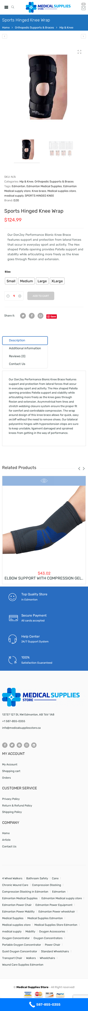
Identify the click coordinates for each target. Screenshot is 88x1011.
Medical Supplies (12, 918)
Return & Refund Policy (17, 805)
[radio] (11, 281)
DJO (16, 200)
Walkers (31, 958)
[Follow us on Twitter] (12, 745)
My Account (9, 764)
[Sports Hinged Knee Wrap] (44, 88)
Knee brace (39, 191)
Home (6, 27)
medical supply (13, 195)
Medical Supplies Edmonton (45, 918)
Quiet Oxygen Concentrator (19, 951)
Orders (6, 777)
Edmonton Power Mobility (18, 911)
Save (53, 316)
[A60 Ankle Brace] (83, 36)
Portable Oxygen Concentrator (21, 944)
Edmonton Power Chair (17, 904)
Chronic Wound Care (15, 885)
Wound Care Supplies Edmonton (22, 964)
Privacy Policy (11, 798)
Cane (55, 878)
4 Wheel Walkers (12, 878)
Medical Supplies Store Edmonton (55, 924)
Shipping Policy (12, 812)
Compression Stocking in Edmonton (25, 891)
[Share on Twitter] (23, 316)
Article (6, 839)
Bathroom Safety (37, 878)
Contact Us (9, 846)
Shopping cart (11, 771)
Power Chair (52, 944)
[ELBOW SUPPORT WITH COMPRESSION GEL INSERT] (44, 527)
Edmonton (18, 186)
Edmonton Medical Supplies (44, 186)
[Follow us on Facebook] (4, 745)
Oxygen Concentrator (16, 938)
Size (8, 271)
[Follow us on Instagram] (26, 745)
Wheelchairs (47, 958)
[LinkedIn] (34, 745)
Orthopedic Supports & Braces (34, 27)
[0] (83, 8)
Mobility (30, 931)
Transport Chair (12, 958)
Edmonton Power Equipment (53, 904)
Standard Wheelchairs (55, 951)
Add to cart (41, 295)
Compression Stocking (46, 885)
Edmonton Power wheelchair (56, 911)
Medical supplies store (61, 191)
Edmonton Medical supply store (61, 898)
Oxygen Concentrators (48, 938)
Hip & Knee (66, 27)
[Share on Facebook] (32, 316)
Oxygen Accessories (52, 931)
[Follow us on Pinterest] (19, 745)
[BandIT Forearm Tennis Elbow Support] (4, 36)
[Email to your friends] (40, 316)
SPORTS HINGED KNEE (39, 195)
